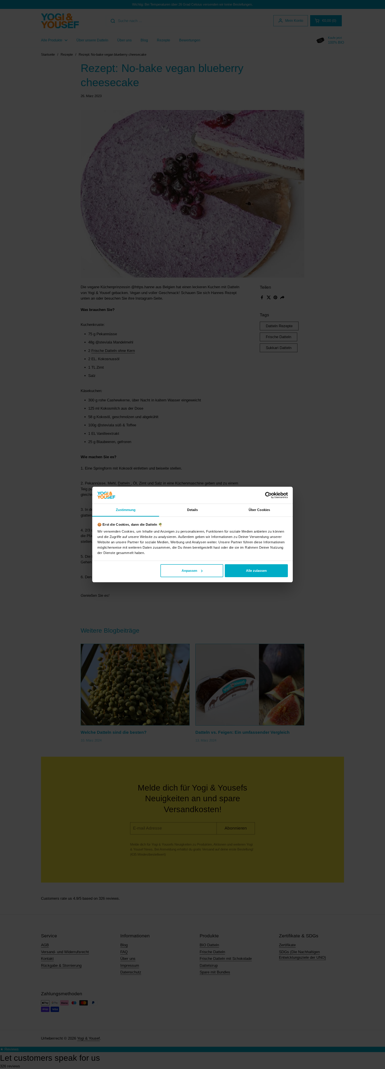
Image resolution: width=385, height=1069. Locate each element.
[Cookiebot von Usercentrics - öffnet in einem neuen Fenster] (268, 495)
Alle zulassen (256, 570)
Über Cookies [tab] (259, 510)
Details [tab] (192, 510)
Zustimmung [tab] (126, 510)
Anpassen (189, 570)
